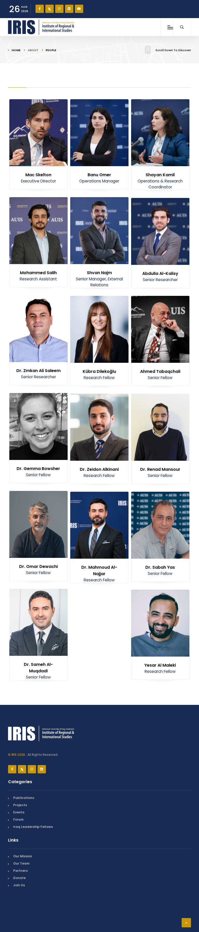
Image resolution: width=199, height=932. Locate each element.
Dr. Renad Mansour (160, 469)
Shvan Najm (99, 273)
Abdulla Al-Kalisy (160, 273)
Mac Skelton (38, 175)
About (33, 50)
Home (16, 50)
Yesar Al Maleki (160, 665)
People (51, 50)
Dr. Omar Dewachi (38, 566)
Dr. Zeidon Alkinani (99, 469)
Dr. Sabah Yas (160, 567)
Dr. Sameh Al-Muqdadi (38, 667)
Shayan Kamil (160, 175)
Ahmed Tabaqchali (160, 371)
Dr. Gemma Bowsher (38, 469)
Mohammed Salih (38, 273)
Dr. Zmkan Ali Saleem (38, 371)
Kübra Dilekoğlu (99, 371)
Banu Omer (99, 175)
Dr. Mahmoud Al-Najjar (99, 570)
